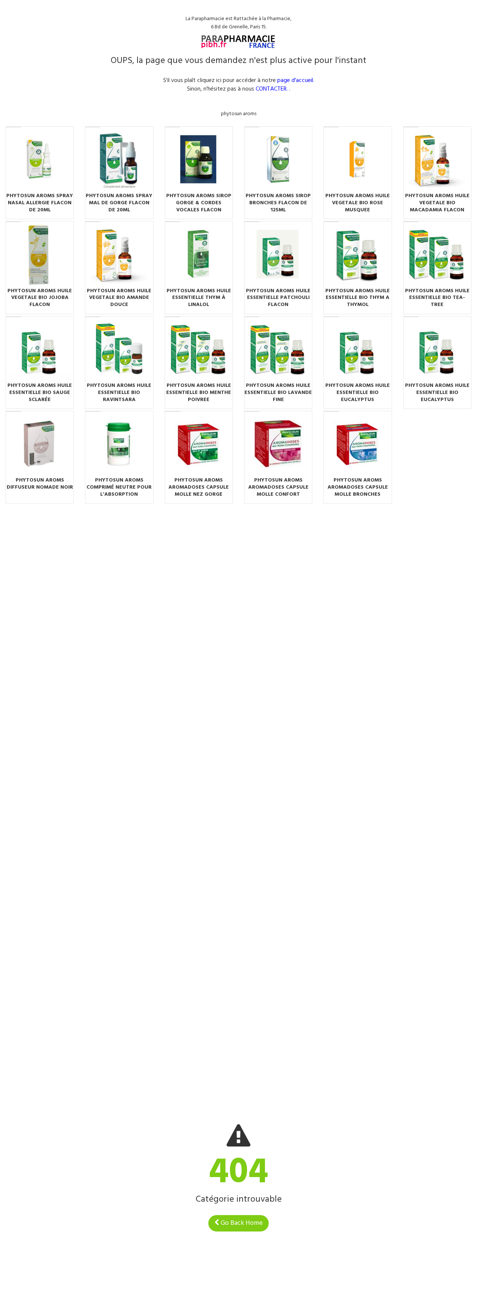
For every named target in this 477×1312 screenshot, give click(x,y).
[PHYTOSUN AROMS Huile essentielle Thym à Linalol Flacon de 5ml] (199, 255)
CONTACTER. (272, 89)
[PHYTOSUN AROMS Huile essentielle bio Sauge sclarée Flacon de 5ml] (39, 350)
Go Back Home (241, 1223)
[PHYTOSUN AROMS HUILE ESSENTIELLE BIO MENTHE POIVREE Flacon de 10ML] (199, 350)
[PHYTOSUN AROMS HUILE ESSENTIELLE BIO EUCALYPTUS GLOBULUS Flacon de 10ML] (437, 350)
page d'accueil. (295, 80)
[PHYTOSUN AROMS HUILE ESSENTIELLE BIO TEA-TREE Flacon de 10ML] (437, 255)
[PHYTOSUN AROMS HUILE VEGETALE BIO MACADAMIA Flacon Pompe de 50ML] (437, 161)
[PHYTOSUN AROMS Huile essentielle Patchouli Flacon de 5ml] (278, 255)
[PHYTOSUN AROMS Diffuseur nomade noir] (39, 445)
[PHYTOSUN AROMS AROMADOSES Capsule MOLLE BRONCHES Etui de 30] (357, 445)
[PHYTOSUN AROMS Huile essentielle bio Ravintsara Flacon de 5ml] (119, 350)
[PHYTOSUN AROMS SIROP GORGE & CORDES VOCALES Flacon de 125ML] (199, 161)
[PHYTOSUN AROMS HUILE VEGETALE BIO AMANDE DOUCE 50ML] (119, 255)
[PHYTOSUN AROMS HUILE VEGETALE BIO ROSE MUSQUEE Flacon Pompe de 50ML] (357, 161)
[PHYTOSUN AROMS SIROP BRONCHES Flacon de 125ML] (278, 161)
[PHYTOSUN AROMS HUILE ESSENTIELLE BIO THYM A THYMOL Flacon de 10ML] (357, 255)
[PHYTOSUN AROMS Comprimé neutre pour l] (119, 445)
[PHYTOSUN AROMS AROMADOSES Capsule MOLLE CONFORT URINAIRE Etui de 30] (278, 445)
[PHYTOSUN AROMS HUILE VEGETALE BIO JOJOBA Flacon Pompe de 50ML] (39, 255)
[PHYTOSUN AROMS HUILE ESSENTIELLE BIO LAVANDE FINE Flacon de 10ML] (278, 350)
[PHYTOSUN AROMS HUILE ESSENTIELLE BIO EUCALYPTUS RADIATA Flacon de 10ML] (357, 350)
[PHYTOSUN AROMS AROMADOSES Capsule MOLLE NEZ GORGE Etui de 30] (199, 445)
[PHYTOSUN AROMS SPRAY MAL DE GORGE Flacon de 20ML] (119, 161)
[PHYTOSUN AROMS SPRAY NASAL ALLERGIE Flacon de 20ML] (39, 161)
